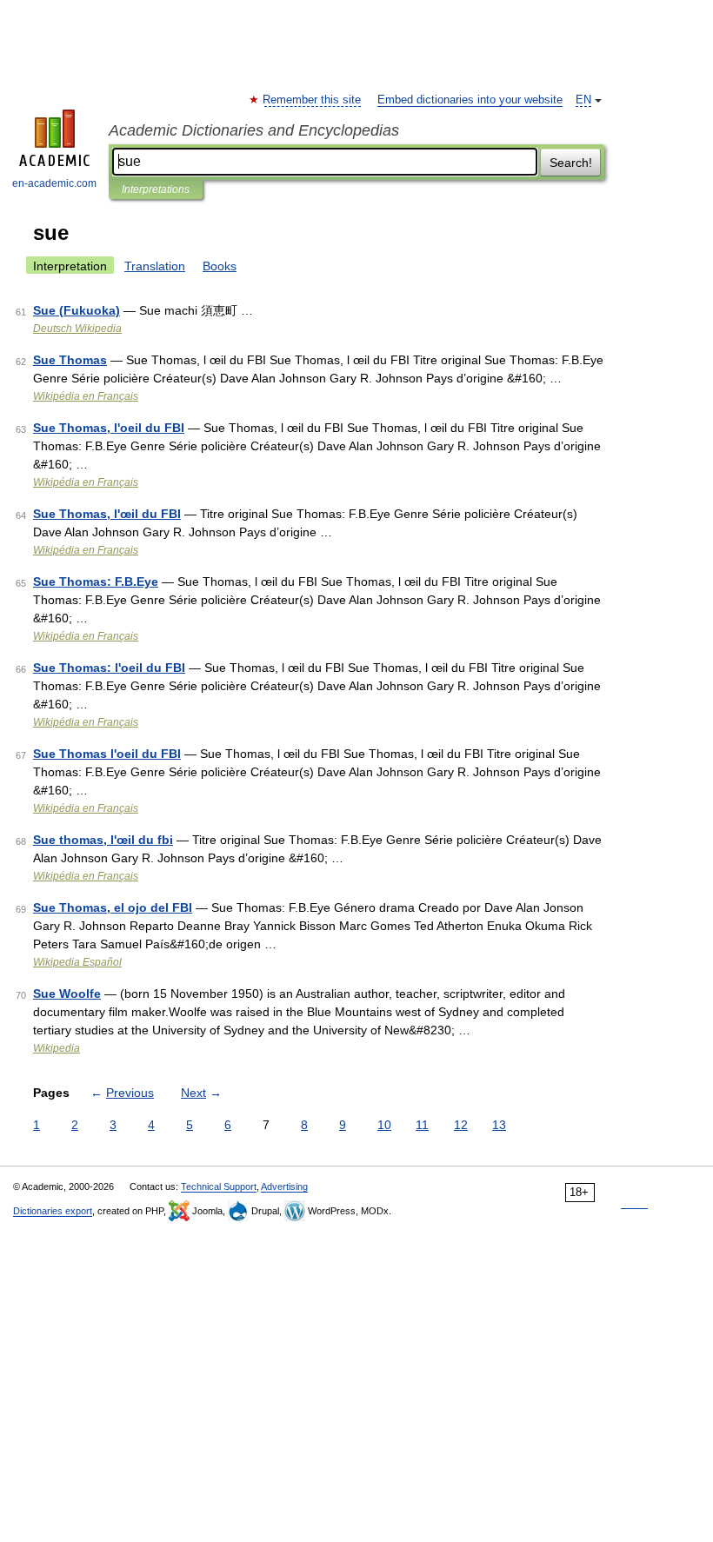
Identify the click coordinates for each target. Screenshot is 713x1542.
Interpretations (156, 189)
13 (499, 1125)
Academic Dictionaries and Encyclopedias (254, 130)
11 (422, 1125)
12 (461, 1125)
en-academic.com (54, 183)
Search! (571, 162)
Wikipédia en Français (85, 396)
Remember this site (312, 100)
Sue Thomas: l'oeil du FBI (109, 668)
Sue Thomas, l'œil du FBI (107, 514)
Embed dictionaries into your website (470, 100)
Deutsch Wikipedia (77, 328)
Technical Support (219, 1186)
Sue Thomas (70, 360)
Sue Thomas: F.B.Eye (95, 581)
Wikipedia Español (77, 962)
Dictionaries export (52, 1211)
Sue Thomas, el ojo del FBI (112, 907)
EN (583, 100)
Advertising (284, 1186)
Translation (154, 266)
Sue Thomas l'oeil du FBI (107, 754)
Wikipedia (56, 1048)
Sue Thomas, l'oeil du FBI (108, 428)
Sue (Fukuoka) (76, 310)
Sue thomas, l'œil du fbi (103, 840)
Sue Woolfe (67, 993)
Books (220, 266)
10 (384, 1125)
